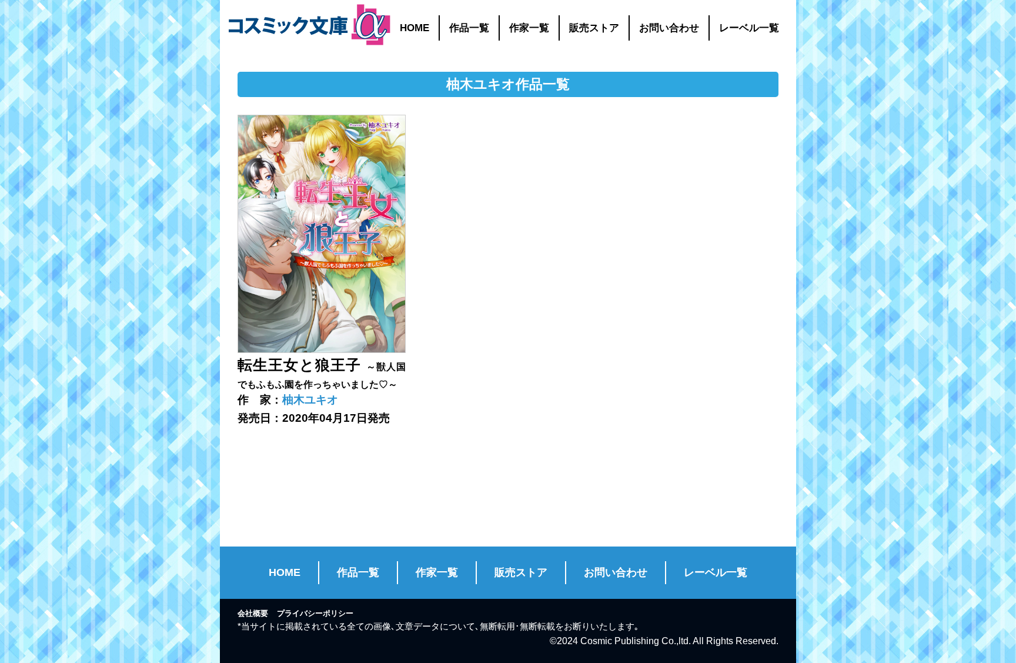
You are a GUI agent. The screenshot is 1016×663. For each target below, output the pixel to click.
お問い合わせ (669, 28)
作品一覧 (469, 28)
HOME (414, 28)
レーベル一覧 (749, 28)
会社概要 (253, 613)
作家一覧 (529, 28)
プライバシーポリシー (315, 613)
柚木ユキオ (310, 400)
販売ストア (594, 28)
